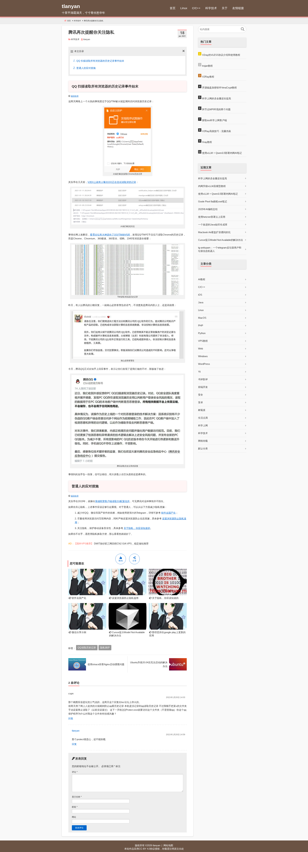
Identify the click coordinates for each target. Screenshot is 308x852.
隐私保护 (105, 647)
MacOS (202, 317)
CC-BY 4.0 (144, 848)
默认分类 (203, 448)
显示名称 (77, 797)
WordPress (204, 364)
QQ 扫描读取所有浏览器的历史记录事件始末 (100, 60)
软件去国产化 (168, 512)
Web (200, 348)
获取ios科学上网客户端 (214, 120)
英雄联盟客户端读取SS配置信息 (112, 501)
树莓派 (201, 410)
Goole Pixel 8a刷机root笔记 (212, 201)
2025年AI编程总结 (208, 209)
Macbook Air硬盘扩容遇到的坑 (214, 232)
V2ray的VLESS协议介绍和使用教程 (221, 55)
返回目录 (75, 96)
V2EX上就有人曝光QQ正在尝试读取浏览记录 (112, 182)
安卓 (200, 402)
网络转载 (203, 440)
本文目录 (79, 51)
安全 (200, 394)
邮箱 (74, 807)
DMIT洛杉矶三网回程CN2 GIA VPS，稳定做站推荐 (121, 543)
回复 (70, 718)
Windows (203, 356)
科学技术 (75, 39)
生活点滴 (203, 417)
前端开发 (203, 387)
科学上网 (203, 425)
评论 (74, 772)
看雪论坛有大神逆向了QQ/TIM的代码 (110, 234)
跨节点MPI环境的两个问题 (216, 109)
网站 (74, 817)
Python (201, 333)
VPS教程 (203, 340)
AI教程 (201, 279)
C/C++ (201, 287)
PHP (200, 325)
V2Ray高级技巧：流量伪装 (216, 131)
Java (200, 302)
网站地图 (168, 845)
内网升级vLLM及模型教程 (212, 186)
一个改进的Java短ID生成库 (212, 224)
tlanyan (75, 730)
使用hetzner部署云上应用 (211, 216)
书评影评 (203, 379)
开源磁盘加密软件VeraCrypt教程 (219, 87)
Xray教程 (207, 142)
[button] (242, 29)
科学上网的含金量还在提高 (216, 98)
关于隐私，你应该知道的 (137, 528)
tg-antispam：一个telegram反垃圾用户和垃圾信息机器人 (219, 249)
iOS (200, 294)
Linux (201, 310)
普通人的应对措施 (86, 68)
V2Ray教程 (208, 76)
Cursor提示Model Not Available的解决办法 (220, 240)
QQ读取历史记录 (87, 647)
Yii (199, 371)
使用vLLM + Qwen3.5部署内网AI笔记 (222, 153)
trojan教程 (207, 65)
